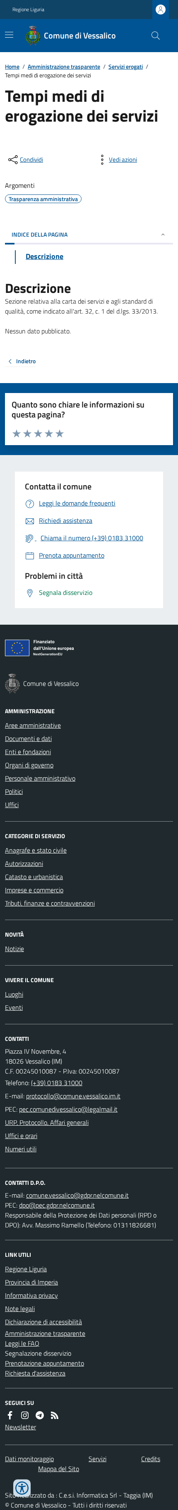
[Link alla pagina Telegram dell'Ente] (40, 1415)
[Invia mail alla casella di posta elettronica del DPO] (77, 1195)
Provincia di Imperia (31, 1282)
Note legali (20, 1308)
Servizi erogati (125, 66)
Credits (150, 1459)
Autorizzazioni (24, 863)
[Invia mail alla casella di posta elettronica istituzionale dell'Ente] (73, 1096)
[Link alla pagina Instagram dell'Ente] (25, 1415)
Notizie (14, 949)
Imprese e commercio (34, 890)
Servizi (97, 1459)
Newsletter (20, 1427)
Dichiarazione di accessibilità (43, 1322)
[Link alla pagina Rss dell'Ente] (55, 1415)
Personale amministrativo (40, 778)
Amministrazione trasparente (64, 66)
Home (12, 66)
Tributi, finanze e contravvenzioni (50, 903)
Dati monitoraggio (29, 1459)
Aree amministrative (33, 725)
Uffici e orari (21, 1136)
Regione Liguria (28, 9)
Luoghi (14, 994)
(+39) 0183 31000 (56, 1083)
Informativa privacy (31, 1295)
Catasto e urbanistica (34, 877)
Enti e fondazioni (28, 752)
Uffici (12, 805)
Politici (14, 791)
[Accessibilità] (22, 1488)
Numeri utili (20, 1149)
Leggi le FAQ (22, 1343)
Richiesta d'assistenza (35, 1373)
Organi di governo (29, 765)
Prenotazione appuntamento (44, 1363)
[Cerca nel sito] (152, 36)
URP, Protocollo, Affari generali (47, 1122)
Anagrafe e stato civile (36, 850)
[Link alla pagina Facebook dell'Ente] (10, 1415)
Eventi (14, 1007)
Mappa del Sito (58, 1469)
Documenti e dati (28, 738)
